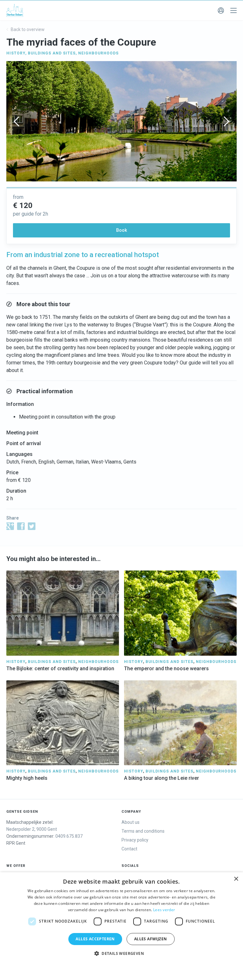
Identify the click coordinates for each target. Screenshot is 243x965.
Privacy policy (135, 839)
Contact (129, 848)
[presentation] (16, 121)
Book (121, 230)
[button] (121, 953)
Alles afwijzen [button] (150, 939)
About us (131, 822)
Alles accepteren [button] (95, 939)
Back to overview (27, 29)
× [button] (236, 879)
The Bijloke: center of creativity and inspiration (60, 668)
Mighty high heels (26, 778)
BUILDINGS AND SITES (52, 53)
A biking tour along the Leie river (161, 778)
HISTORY (15, 53)
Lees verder (164, 909)
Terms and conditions (143, 831)
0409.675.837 (69, 836)
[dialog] (121, 918)
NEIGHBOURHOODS (98, 53)
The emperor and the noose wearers (166, 668)
